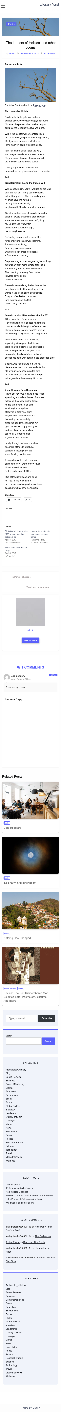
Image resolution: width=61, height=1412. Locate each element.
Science (10, 1146)
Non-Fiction (11, 1131)
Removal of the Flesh (34, 1242)
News (8, 1127)
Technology (11, 1149)
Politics (9, 1138)
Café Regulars (12, 827)
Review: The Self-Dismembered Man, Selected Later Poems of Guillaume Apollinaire (26, 996)
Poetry (11, 24)
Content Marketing (15, 1084)
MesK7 (36, 1408)
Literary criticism (14, 1116)
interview (10, 1109)
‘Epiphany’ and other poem (20, 882)
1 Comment (49, 53)
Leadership (11, 1113)
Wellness (10, 1160)
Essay (9, 1098)
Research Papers (14, 1142)
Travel (9, 1153)
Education (11, 1091)
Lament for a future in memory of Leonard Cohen (40, 534)
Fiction (9, 1102)
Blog (8, 1073)
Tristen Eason (13, 1242)
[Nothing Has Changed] (30, 910)
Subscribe (47, 1018)
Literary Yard (49, 4)
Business (10, 1080)
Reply (53, 675)
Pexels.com (39, 105)
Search (9, 1035)
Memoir (9, 1124)
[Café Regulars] (30, 800)
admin (12, 53)
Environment (12, 1095)
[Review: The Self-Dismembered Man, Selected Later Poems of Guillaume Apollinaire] (30, 965)
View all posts (30, 640)
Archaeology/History (16, 1069)
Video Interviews (14, 1157)
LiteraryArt (11, 1120)
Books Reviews (10, 988)
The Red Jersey (43, 1236)
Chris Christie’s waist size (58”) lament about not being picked (16, 534)
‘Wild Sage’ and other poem (20, 1202)
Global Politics (13, 1106)
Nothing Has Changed (17, 938)
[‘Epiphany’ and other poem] (30, 855)
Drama (9, 1087)
